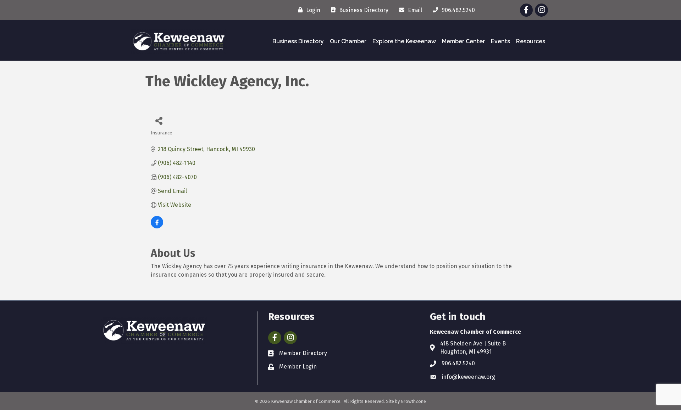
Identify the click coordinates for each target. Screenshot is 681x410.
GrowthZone (413, 401)
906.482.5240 (458, 363)
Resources (530, 41)
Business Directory (298, 41)
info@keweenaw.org (468, 376)
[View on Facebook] (157, 226)
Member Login (298, 366)
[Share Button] (159, 120)
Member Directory (303, 353)
